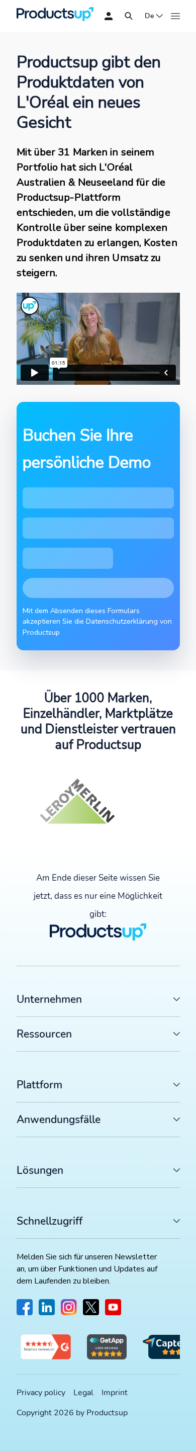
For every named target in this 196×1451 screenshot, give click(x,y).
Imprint (115, 1392)
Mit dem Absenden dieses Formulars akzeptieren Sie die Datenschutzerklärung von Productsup (97, 621)
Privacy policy (41, 1392)
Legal (83, 1392)
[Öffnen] (129, 16)
